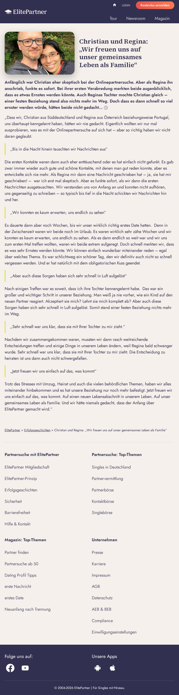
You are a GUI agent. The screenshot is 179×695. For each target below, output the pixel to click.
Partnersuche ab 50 (21, 564)
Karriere (99, 564)
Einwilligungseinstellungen (114, 632)
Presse (97, 552)
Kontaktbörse (103, 501)
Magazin (162, 18)
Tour (113, 18)
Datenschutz (102, 598)
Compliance (102, 621)
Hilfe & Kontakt (17, 524)
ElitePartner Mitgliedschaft (27, 467)
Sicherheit (13, 501)
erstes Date (14, 598)
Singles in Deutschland (111, 467)
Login (126, 5)
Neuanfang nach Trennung (28, 609)
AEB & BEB (101, 609)
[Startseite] (26, 11)
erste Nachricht (18, 586)
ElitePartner (12, 430)
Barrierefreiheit (17, 513)
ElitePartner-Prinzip (21, 479)
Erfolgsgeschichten (37, 430)
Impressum (101, 575)
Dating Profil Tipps (20, 575)
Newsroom (135, 18)
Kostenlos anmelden (155, 5)
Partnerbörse (103, 490)
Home (115, 5)
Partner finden (17, 552)
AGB (96, 586)
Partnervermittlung (107, 479)
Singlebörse (102, 513)
